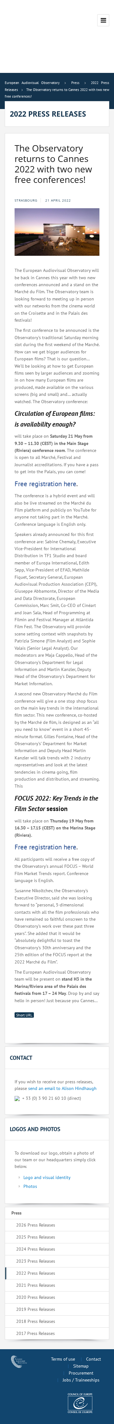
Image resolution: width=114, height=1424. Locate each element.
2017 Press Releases (35, 1333)
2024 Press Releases (35, 1249)
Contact (93, 1359)
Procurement (81, 1373)
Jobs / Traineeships (81, 1380)
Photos (30, 1186)
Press (16, 1213)
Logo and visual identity (47, 1177)
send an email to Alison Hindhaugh (62, 1088)
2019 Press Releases (35, 1309)
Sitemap (81, 1366)
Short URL (24, 1015)
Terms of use (63, 1359)
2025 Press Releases (35, 1237)
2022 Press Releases (35, 1273)
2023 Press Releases (35, 1261)
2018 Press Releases (35, 1321)
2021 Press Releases (35, 1285)
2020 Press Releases (35, 1297)
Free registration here (45, 484)
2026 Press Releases (35, 1225)
